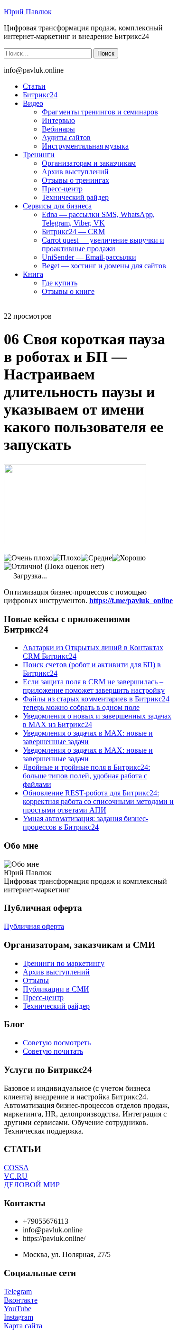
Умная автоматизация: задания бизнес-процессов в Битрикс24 (85, 822)
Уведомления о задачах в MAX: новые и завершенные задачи (88, 737)
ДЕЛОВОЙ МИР (32, 1185)
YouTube (17, 1309)
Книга (33, 274)
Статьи (34, 86)
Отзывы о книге (68, 291)
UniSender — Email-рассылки (89, 257)
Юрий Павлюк (28, 12)
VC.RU (16, 1176)
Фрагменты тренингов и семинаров (100, 112)
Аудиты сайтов (66, 137)
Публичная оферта (34, 926)
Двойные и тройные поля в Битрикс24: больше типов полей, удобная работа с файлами (86, 775)
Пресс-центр (62, 189)
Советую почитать (53, 1051)
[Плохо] (67, 558)
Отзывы (36, 980)
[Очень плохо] (28, 558)
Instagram (18, 1317)
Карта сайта (23, 1326)
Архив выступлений (75, 172)
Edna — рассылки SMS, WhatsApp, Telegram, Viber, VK (98, 218)
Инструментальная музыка (85, 146)
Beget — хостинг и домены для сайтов (104, 266)
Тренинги (39, 155)
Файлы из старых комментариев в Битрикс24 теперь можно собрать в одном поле (96, 703)
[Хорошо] (129, 558)
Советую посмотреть (57, 1043)
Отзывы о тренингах (75, 180)
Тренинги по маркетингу (63, 963)
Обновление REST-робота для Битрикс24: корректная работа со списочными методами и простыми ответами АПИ (98, 801)
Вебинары (58, 129)
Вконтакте (20, 1300)
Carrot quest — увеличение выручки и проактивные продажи (103, 244)
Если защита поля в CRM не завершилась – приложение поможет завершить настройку (94, 686)
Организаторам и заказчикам (89, 163)
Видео (33, 103)
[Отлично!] (23, 566)
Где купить (59, 283)
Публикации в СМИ (56, 989)
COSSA (16, 1168)
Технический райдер (75, 197)
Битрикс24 (40, 95)
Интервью (58, 120)
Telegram (18, 1291)
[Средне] (96, 558)
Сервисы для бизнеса (57, 206)
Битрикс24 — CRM (73, 231)
